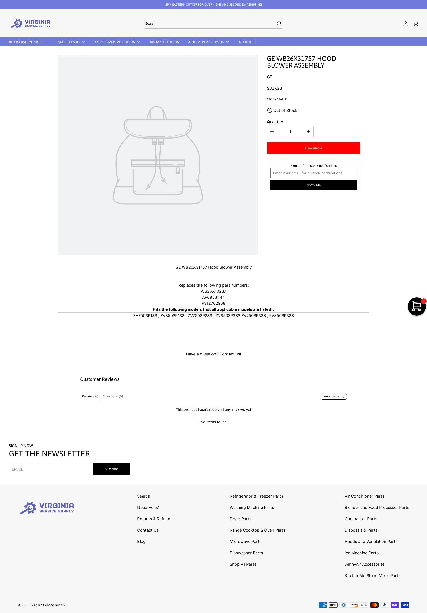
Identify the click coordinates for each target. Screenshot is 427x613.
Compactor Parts (361, 518)
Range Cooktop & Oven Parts (257, 530)
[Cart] (413, 23)
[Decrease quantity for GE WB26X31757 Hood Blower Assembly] (272, 132)
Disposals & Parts (361, 530)
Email (17, 469)
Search (143, 496)
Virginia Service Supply (48, 605)
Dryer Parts (240, 518)
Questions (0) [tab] (113, 396)
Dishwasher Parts (246, 552)
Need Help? (148, 507)
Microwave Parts (246, 541)
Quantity (275, 121)
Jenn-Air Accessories (365, 564)
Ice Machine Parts (362, 552)
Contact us (229, 354)
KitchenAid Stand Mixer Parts (372, 575)
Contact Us (148, 530)
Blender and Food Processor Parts (377, 507)
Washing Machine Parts (252, 507)
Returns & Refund (153, 518)
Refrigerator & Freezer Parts (256, 496)
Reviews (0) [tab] (90, 396)
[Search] (277, 23)
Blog (141, 541)
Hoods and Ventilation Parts (371, 541)
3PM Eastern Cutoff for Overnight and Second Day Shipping (213, 4)
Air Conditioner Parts (364, 496)
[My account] (403, 23)
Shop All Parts (243, 564)
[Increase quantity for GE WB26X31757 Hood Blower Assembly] (308, 132)
